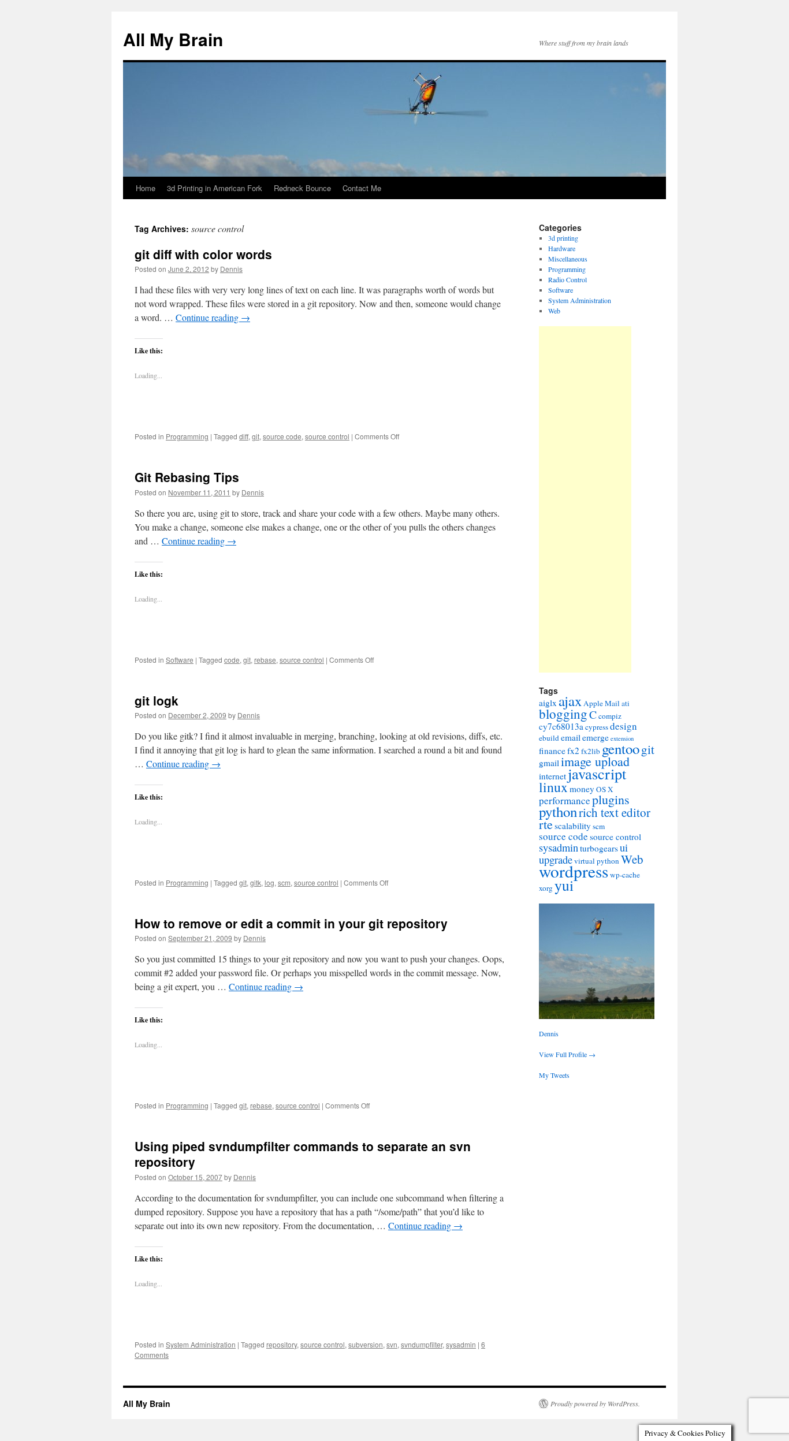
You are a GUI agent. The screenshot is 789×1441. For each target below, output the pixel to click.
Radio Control (567, 279)
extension (622, 738)
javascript (597, 773)
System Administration (201, 1344)
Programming (187, 436)
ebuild (549, 738)
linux (553, 787)
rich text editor (614, 812)
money (582, 788)
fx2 (573, 750)
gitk (255, 882)
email (570, 737)
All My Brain (173, 39)
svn (391, 1344)
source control (327, 436)
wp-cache (625, 874)
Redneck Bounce (302, 187)
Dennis (231, 269)
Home (145, 187)
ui (624, 847)
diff (243, 436)
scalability (572, 825)
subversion (365, 1344)
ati (625, 703)
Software (179, 659)
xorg (546, 888)
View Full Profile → (567, 1054)
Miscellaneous (567, 258)
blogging (563, 713)
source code (282, 436)
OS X (604, 789)
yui (564, 885)
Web (554, 310)
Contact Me (362, 187)
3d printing (563, 237)
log (269, 882)
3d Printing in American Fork (214, 187)
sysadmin (461, 1344)
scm (284, 882)
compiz (609, 716)
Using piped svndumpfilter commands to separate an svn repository (303, 1153)
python (558, 811)
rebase (265, 659)
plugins (611, 799)
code (232, 659)
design (623, 726)
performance (564, 800)
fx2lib (590, 751)
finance (552, 750)
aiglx (548, 702)
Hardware (561, 248)
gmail (549, 762)
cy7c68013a (561, 726)
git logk (156, 700)
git (255, 436)
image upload (595, 761)
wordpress (573, 871)
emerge (595, 737)
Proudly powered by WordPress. (595, 1403)
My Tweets (554, 1075)
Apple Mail (601, 703)
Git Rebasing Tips (187, 477)
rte (546, 824)
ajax (570, 700)
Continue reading (213, 317)
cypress (596, 727)
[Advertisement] (585, 499)
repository (281, 1344)
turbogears (599, 848)
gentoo (620, 748)
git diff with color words (203, 254)
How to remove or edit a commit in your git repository (291, 923)
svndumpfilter (421, 1344)
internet (552, 776)
